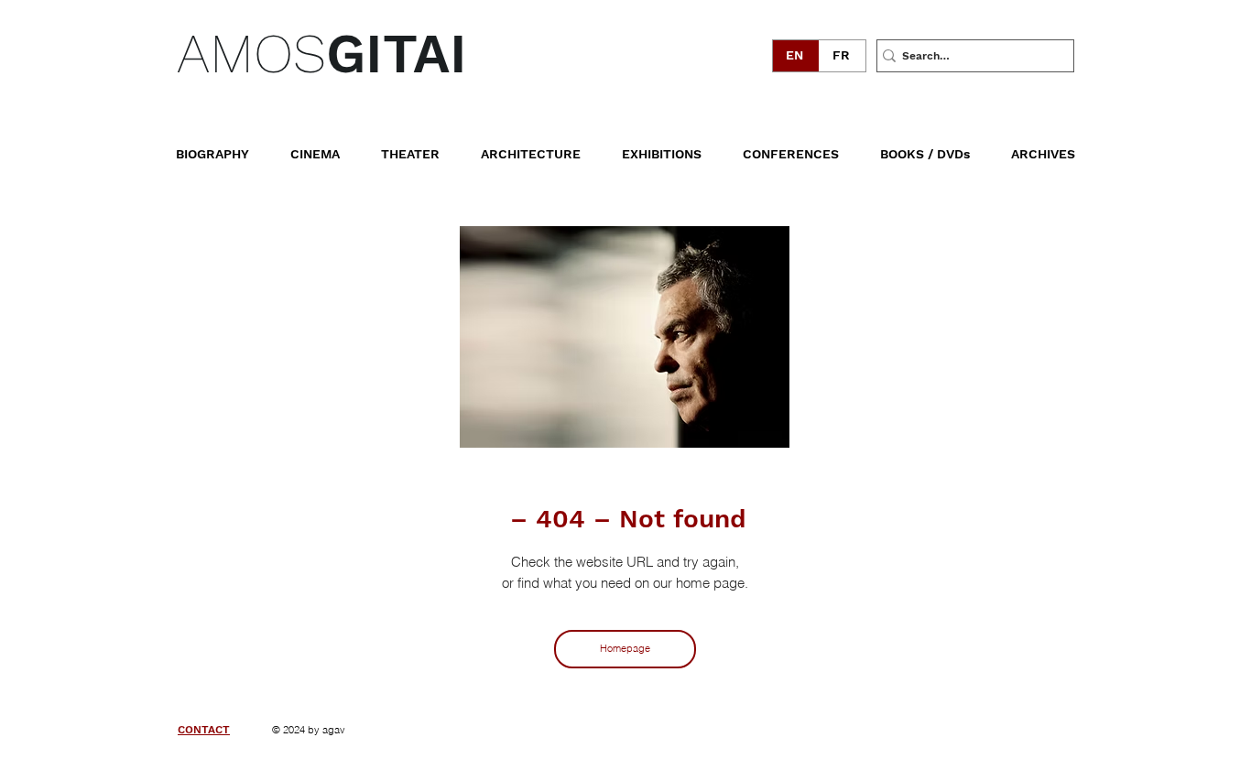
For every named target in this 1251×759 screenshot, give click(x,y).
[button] (938, 145)
